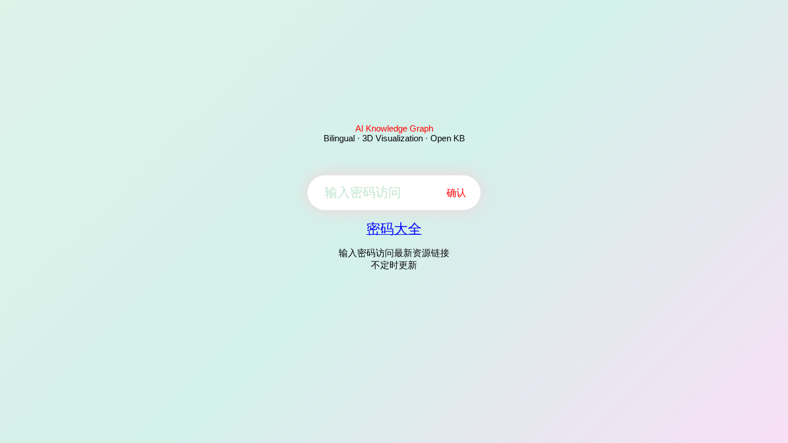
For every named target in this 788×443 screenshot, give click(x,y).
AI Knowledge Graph (394, 128)
